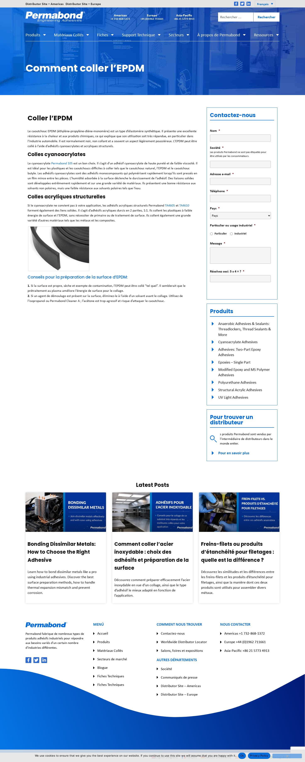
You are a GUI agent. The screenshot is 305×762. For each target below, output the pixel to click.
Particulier (221, 233)
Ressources (263, 35)
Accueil (102, 633)
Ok (242, 755)
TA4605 (170, 205)
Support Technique (138, 35)
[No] (287, 756)
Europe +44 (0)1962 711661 (245, 641)
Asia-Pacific (184, 17)
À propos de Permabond (218, 35)
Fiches (102, 35)
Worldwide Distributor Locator (184, 641)
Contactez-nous (173, 633)
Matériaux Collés (68, 35)
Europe (151, 17)
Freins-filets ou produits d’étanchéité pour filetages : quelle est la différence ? (237, 552)
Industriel (240, 233)
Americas (120, 17)
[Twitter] (242, 4)
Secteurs (176, 35)
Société (166, 668)
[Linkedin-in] (248, 4)
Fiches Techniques (110, 676)
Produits (33, 35)
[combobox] (235, 17)
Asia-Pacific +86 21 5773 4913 (246, 650)
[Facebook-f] (236, 4)
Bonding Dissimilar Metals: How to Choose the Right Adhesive (62, 552)
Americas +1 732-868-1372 (244, 633)
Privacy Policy (259, 755)
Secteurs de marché (112, 659)
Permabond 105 (62, 163)
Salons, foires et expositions (182, 650)
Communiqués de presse (179, 677)
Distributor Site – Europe (83, 3)
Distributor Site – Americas (44, 3)
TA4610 (184, 205)
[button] (265, 4)
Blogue (102, 667)
